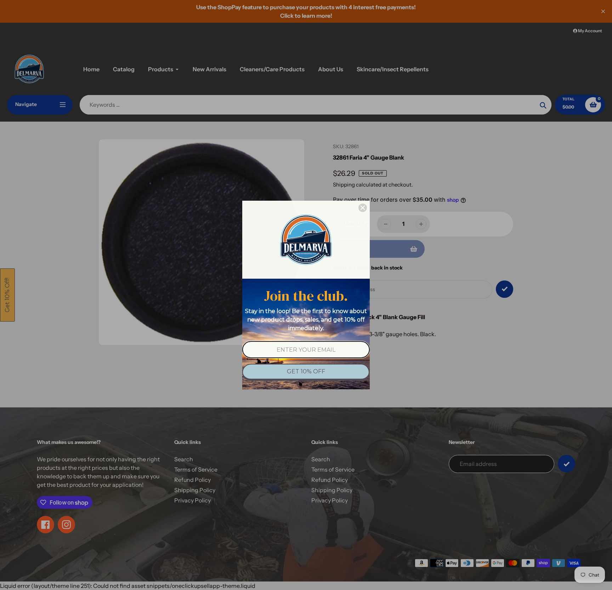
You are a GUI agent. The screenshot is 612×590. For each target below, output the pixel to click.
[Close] (362, 208)
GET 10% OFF (306, 371)
